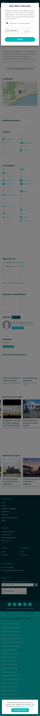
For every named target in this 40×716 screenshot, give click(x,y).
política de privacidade (27, 706)
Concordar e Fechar (20, 710)
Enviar (20, 39)
